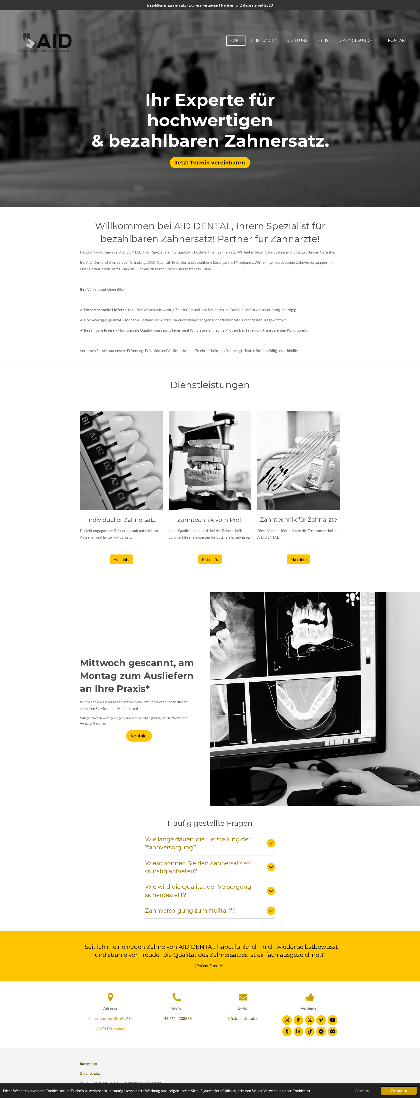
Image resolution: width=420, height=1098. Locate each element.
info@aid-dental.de (243, 1018)
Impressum (88, 1064)
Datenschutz (90, 1073)
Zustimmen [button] (399, 1091)
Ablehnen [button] (362, 1091)
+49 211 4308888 (177, 1018)
